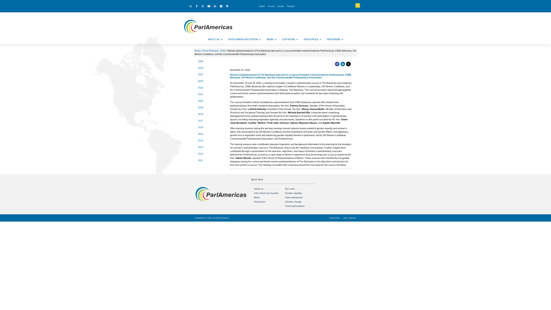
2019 (200, 107)
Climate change (293, 201)
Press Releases (210, 51)
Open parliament (294, 197)
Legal (345, 218)
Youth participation (295, 206)
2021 (200, 94)
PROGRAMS (333, 39)
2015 (200, 134)
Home (197, 51)
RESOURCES (311, 39)
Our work (290, 189)
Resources (260, 201)
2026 (200, 61)
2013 (200, 147)
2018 (200, 114)
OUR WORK (288, 39)
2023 (200, 81)
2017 (200, 121)
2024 (200, 74)
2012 (200, 154)
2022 (223, 51)
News (257, 197)
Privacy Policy (334, 218)
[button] (357, 5)
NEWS (270, 39)
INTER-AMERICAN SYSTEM (243, 39)
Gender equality (293, 193)
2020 (200, 101)
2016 (200, 127)
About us (258, 189)
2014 (200, 140)
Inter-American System (266, 193)
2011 (200, 160)
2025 (200, 68)
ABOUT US (214, 39)
